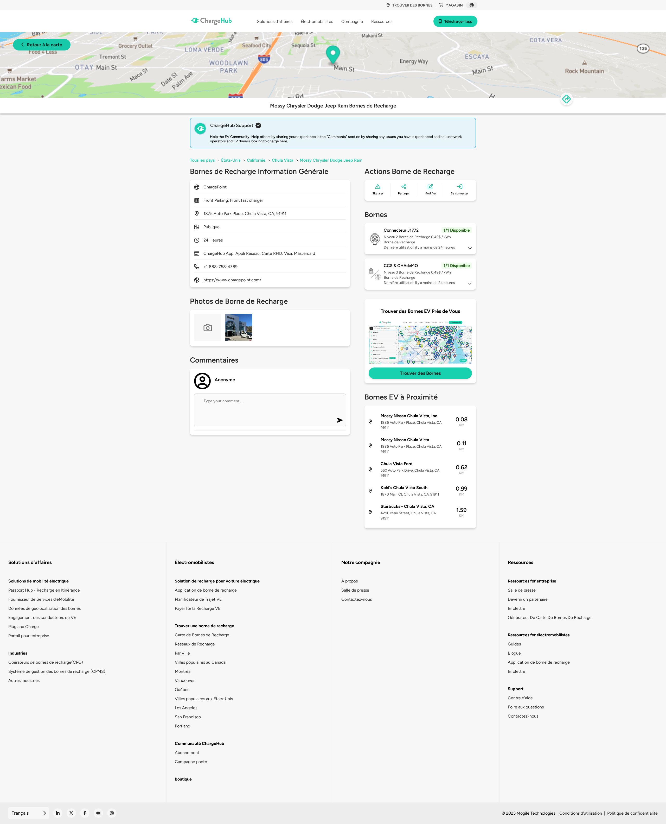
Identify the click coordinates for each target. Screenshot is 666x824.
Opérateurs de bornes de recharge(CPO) (45, 662)
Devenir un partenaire (528, 599)
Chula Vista (282, 160)
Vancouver (185, 680)
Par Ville (182, 653)
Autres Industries (24, 680)
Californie (256, 160)
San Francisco (188, 716)
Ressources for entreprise (532, 581)
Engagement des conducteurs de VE (42, 617)
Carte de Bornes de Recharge (202, 634)
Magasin (454, 5)
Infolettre (516, 608)
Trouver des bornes (412, 5)
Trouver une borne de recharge (204, 625)
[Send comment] (340, 420)
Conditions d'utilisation (580, 813)
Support (515, 688)
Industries (17, 653)
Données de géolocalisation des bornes (44, 608)
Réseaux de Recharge (195, 644)
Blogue (514, 653)
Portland (182, 726)
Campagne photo (191, 761)
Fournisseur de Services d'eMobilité (41, 599)
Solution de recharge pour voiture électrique (217, 581)
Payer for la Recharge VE (197, 608)
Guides (514, 644)
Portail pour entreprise (28, 635)
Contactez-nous (356, 599)
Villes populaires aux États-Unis (204, 698)
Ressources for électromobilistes (538, 634)
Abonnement (187, 752)
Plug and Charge (23, 626)
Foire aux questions (526, 707)
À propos (349, 581)
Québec (182, 689)
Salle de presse (355, 590)
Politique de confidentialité (632, 813)
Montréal (183, 671)
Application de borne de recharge (206, 590)
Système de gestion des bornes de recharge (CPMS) (56, 671)
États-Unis (230, 160)
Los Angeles (186, 707)
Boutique (183, 779)
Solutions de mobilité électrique (38, 581)
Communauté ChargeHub (199, 743)
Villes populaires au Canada (200, 662)
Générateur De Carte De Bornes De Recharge (550, 617)
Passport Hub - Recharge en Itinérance (44, 590)
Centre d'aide (520, 697)
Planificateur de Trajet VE (198, 599)
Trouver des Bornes (420, 373)
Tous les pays (202, 160)
